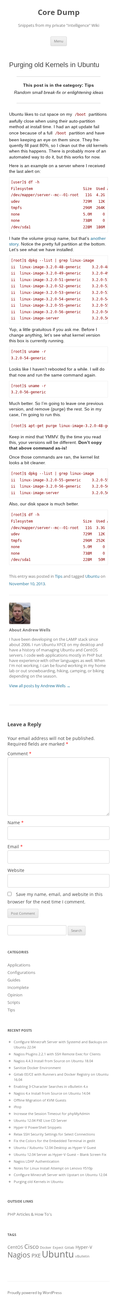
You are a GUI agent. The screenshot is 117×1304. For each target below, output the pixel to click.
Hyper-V (84, 1247)
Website (15, 870)
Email (15, 846)
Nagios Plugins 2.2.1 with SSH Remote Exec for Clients (57, 1054)
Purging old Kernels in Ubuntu (38, 1181)
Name (15, 822)
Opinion (14, 995)
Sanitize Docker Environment (37, 1067)
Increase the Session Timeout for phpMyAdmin (52, 1113)
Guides (13, 980)
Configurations (21, 972)
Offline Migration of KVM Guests (40, 1100)
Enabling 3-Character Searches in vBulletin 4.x (51, 1086)
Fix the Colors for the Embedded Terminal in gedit (54, 1140)
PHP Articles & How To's (29, 1214)
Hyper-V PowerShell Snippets (37, 1127)
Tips (58, 576)
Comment (19, 754)
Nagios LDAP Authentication (36, 1161)
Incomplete (18, 987)
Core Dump (59, 12)
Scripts (13, 1002)
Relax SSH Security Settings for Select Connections (54, 1134)
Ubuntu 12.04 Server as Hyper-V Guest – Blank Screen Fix (60, 1154)
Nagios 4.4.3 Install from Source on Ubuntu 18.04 (53, 1060)
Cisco (31, 1247)
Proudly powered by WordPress (34, 1292)
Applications (18, 965)
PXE (36, 1255)
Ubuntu (92, 576)
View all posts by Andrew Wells (40, 685)
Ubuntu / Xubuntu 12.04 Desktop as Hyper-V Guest (55, 1147)
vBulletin (82, 1256)
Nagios (18, 1255)
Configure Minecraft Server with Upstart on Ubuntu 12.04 (60, 1174)
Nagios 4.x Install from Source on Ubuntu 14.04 (52, 1093)
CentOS (15, 1247)
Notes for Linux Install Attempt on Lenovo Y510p (53, 1168)
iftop (18, 1106)
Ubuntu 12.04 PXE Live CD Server (40, 1120)
